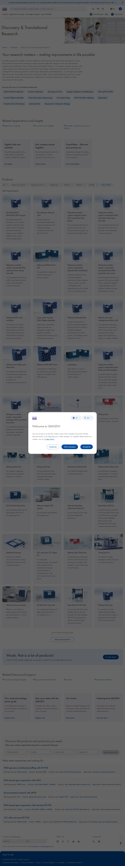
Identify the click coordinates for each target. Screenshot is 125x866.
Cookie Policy (49, 439)
